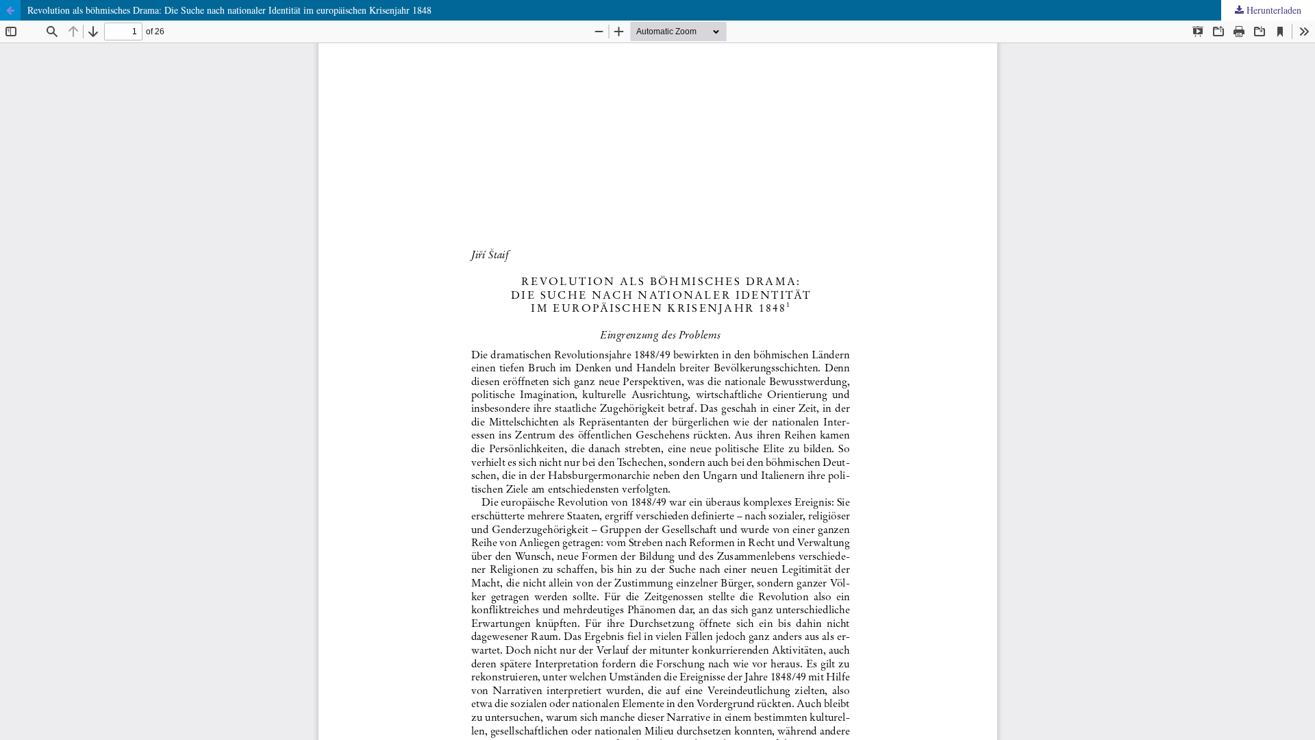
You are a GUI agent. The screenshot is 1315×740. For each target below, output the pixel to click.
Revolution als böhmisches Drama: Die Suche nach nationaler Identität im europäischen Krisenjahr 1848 (229, 9)
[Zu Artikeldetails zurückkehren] (10, 10)
